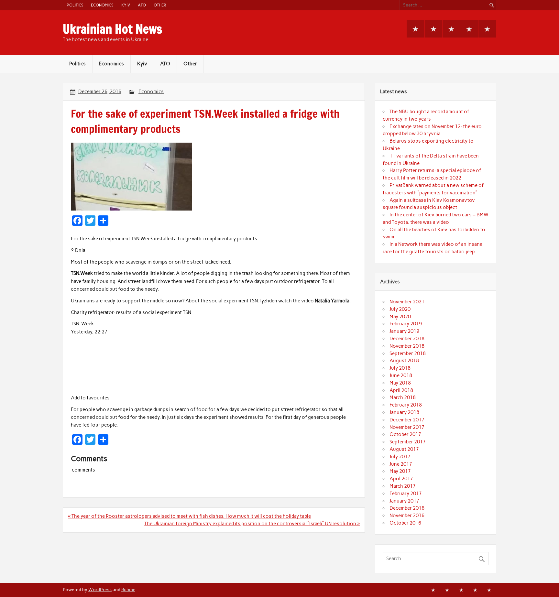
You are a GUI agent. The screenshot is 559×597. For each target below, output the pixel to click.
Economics (102, 5)
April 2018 (401, 390)
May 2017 (400, 471)
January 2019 (404, 331)
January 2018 (404, 412)
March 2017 (402, 486)
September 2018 (407, 353)
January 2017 (404, 501)
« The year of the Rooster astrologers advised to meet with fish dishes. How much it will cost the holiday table (189, 516)
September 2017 (407, 442)
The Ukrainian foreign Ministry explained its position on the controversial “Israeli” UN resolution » (252, 523)
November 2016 (406, 515)
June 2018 (400, 375)
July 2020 (400, 309)
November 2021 (406, 302)
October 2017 (405, 434)
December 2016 (406, 508)
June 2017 (400, 464)
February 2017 (405, 493)
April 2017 (401, 479)
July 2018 (400, 368)
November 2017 (406, 427)
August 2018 (404, 361)
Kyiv (125, 5)
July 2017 (400, 457)
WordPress (100, 589)
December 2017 (406, 420)
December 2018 (406, 339)
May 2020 (400, 317)
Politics (75, 5)
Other (160, 5)
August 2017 (404, 449)
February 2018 (405, 405)
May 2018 (400, 383)
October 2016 (405, 523)
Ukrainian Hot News (112, 29)
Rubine (128, 589)
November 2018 (406, 346)
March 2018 (402, 397)
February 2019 (405, 324)
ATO (142, 5)
